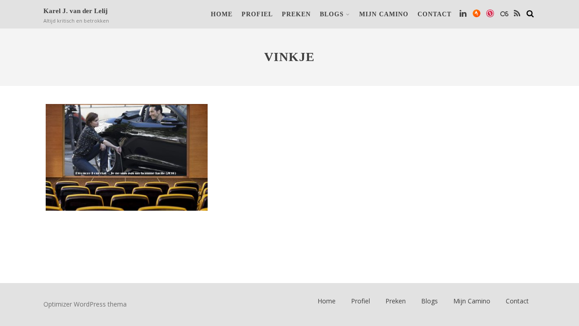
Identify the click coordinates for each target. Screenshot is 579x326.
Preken (296, 14)
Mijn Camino (383, 14)
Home (222, 14)
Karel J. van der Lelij (75, 10)
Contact (434, 14)
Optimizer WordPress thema (85, 304)
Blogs (332, 14)
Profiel (257, 14)
